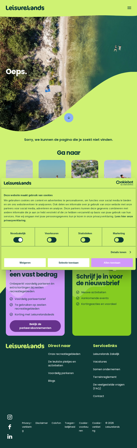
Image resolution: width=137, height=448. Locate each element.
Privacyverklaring (27, 426)
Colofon (56, 423)
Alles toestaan (112, 262)
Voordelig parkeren (61, 373)
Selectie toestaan (69, 262)
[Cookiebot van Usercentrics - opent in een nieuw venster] (118, 182)
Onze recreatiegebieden (64, 354)
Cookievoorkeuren (83, 426)
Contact (98, 396)
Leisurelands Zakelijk (106, 354)
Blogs (51, 381)
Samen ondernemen (106, 369)
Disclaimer (42, 423)
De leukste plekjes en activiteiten (62, 363)
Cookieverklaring (97, 426)
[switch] (51, 239)
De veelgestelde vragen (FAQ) (108, 386)
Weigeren (25, 262)
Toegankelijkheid (70, 425)
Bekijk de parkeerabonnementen (35, 326)
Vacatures (100, 362)
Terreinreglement (105, 377)
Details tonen (118, 252)
